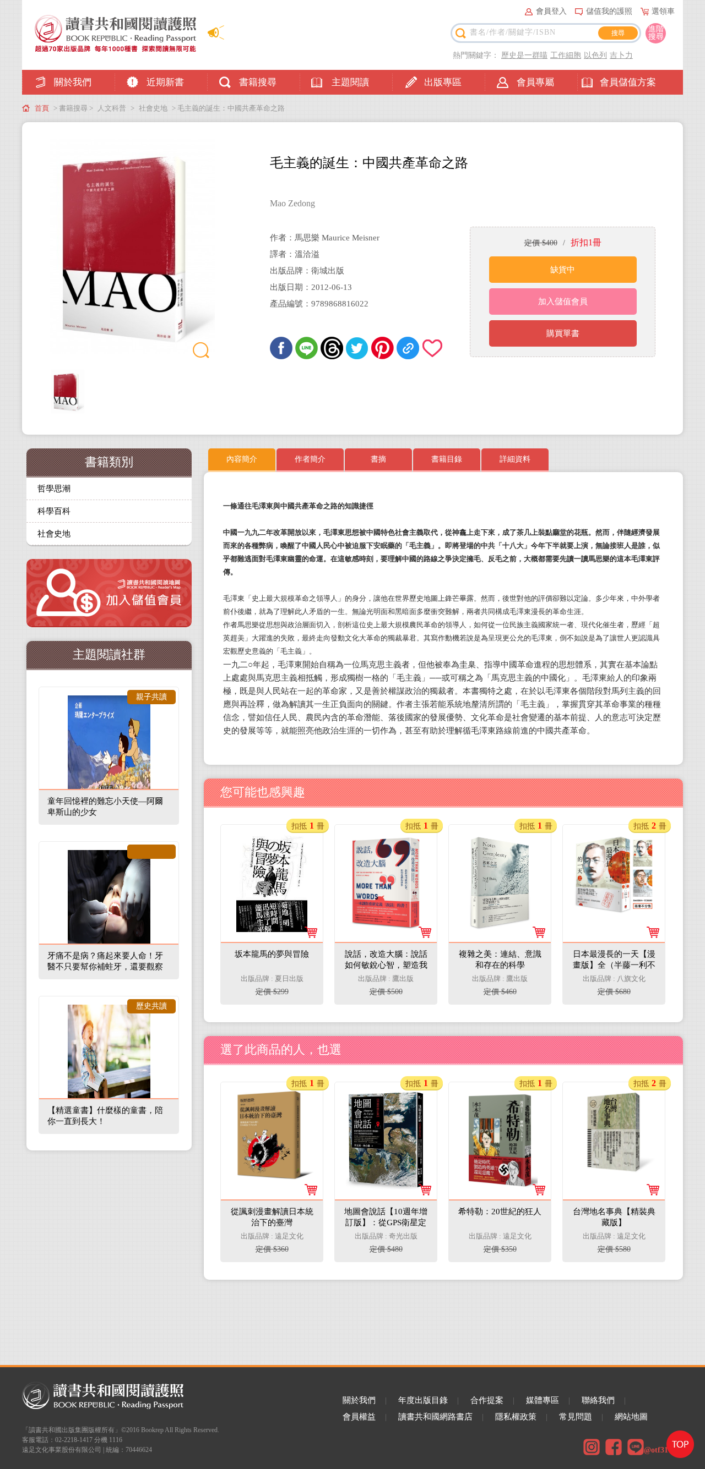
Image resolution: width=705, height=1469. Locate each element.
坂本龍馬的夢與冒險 (272, 842)
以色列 (595, 55)
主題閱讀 (350, 82)
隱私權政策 (515, 1416)
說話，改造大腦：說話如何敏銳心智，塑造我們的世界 (386, 853)
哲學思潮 (53, 488)
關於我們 (72, 82)
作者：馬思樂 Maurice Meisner (324, 237)
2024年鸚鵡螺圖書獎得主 (499, 916)
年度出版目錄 (423, 1400)
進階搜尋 (656, 33)
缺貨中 (562, 269)
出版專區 (443, 82)
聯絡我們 (598, 1400)
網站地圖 (631, 1416)
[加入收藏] (433, 348)
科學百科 (53, 511)
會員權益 (359, 1416)
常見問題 (575, 1416)
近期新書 (165, 82)
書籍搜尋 (257, 82)
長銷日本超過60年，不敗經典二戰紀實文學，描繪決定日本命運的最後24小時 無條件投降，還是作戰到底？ (613, 938)
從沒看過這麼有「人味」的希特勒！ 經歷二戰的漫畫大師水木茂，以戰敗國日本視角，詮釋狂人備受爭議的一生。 (499, 1195)
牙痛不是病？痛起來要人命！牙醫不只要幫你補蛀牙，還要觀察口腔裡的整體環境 (105, 966)
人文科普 (111, 108)
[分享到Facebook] (281, 348)
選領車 (663, 11)
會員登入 (551, 11)
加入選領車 (279, 985)
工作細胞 (565, 55)
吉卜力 (621, 55)
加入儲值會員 (563, 301)
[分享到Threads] (332, 348)
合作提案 (486, 1400)
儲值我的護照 (609, 11)
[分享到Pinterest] (382, 348)
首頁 (42, 108)
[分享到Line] (306, 348)
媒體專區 (542, 1400)
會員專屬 (535, 82)
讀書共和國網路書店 (435, 1416)
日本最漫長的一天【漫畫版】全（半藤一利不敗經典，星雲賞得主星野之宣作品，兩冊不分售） (614, 864)
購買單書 (562, 333)
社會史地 (153, 108)
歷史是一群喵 (524, 55)
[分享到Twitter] (357, 348)
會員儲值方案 (628, 82)
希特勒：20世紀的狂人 (500, 1100)
